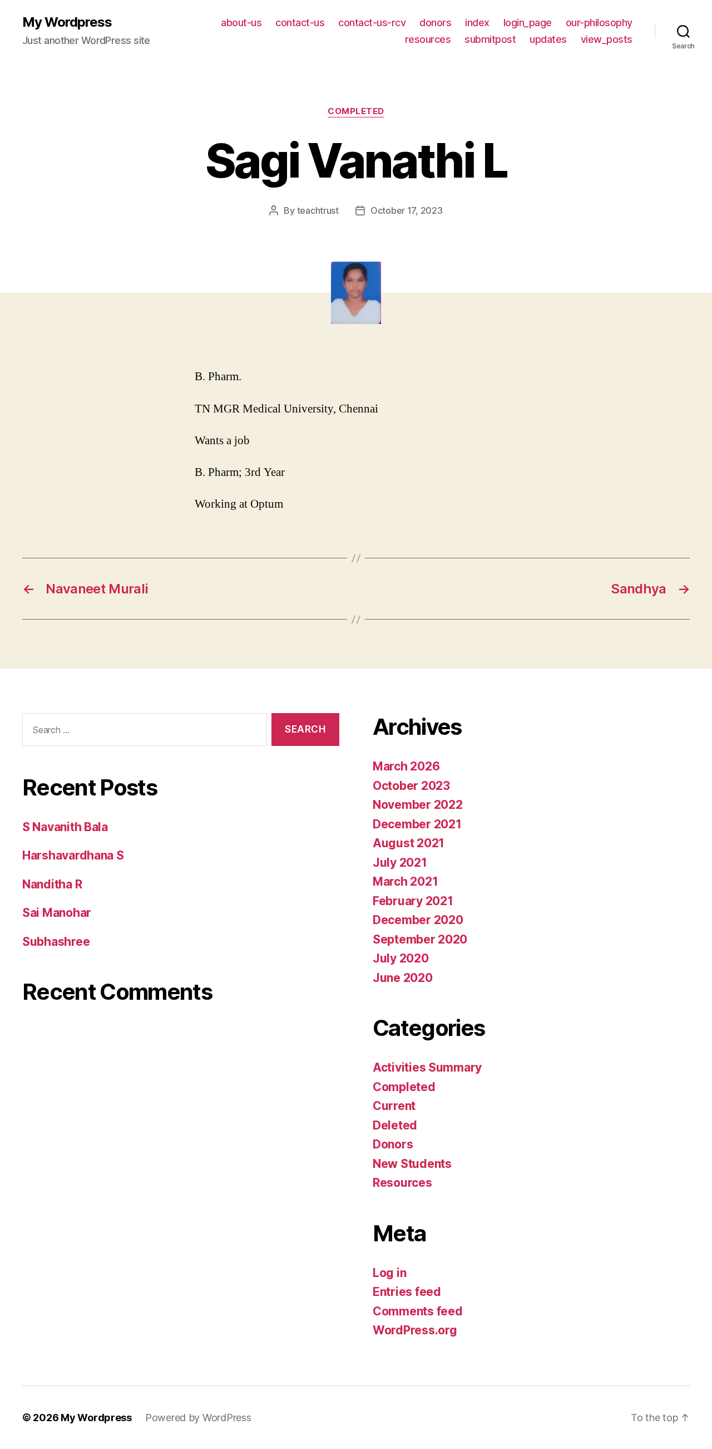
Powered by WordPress (198, 1417)
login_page (527, 22)
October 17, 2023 (406, 210)
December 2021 (417, 824)
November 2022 (418, 805)
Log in (389, 1273)
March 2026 (406, 766)
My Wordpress (67, 22)
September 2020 (420, 939)
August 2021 (408, 843)
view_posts (606, 39)
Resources (402, 1183)
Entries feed (407, 1292)
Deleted (395, 1125)
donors (435, 22)
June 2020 (403, 978)
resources (428, 39)
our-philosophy (599, 22)
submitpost (490, 39)
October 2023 (411, 786)
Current (394, 1106)
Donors (393, 1144)
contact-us (299, 22)
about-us (241, 22)
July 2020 (401, 958)
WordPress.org (415, 1330)
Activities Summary (427, 1067)
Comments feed (418, 1311)
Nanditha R (52, 884)
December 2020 (418, 920)
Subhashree (56, 942)
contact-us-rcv (372, 22)
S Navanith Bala (65, 827)
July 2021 (400, 863)
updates (548, 39)
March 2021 (405, 881)
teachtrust (318, 210)
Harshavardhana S (73, 855)
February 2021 (413, 901)
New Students (412, 1164)
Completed (356, 111)
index (477, 22)
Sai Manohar (56, 913)
